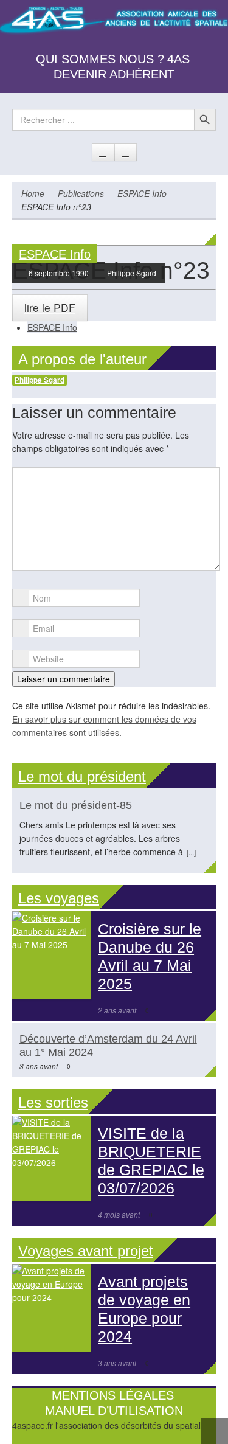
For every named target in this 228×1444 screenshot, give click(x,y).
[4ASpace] (114, 21)
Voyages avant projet (85, 1251)
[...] (190, 852)
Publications (81, 193)
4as (178, 59)
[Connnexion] (125, 152)
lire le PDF (49, 307)
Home (32, 193)
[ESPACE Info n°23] (114, 238)
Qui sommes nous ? (100, 59)
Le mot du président (82, 776)
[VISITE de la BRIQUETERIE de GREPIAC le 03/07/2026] (51, 1158)
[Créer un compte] (103, 152)
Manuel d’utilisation (114, 1410)
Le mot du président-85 (75, 805)
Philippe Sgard (131, 273)
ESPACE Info (142, 193)
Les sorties (53, 1102)
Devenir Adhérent (114, 74)
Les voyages (58, 898)
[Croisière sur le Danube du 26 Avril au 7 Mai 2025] (51, 955)
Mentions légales (113, 1395)
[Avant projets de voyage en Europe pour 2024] (51, 1308)
